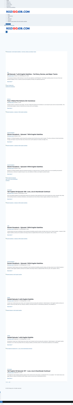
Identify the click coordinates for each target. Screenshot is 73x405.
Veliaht (8, 297)
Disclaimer (9, 6)
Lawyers (9, 20)
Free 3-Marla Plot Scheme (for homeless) (21, 101)
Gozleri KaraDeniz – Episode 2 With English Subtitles (25, 263)
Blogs (9, 14)
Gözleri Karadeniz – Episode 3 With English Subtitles (25, 227)
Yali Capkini (9, 189)
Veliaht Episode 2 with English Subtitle (20, 299)
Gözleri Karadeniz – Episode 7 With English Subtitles (25, 134)
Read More (9, 81)
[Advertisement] (36, 44)
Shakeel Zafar (11, 75)
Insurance (10, 18)
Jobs (9, 17)
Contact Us (9, 3)
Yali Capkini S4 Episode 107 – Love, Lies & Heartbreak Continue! (28, 371)
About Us (8, 1)
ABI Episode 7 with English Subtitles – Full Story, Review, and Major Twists (32, 74)
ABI (8, 72)
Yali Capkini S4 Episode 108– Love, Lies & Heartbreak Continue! (28, 191)
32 (9, 382)
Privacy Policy (9, 4)
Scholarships (10, 16)
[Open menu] (6, 32)
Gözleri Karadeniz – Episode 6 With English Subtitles (25, 167)
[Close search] (1, 402)
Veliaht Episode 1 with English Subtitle (20, 337)
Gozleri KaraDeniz (10, 132)
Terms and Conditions (11, 7)
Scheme (8, 99)
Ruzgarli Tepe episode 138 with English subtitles (17, 21)
